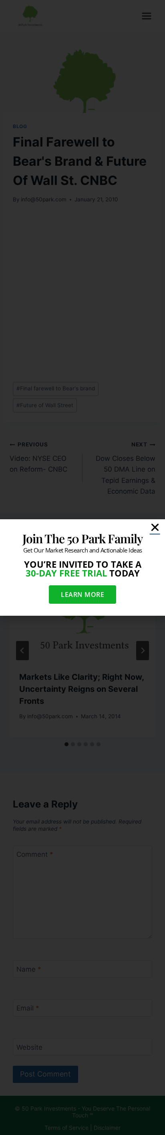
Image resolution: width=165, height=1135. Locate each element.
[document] (82, 567)
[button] (155, 527)
